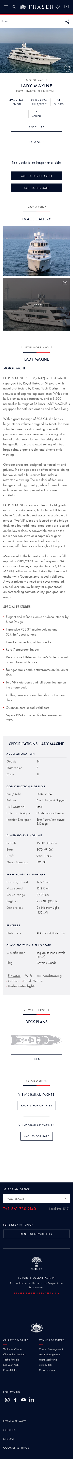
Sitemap (8, 1439)
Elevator (14, 975)
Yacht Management (49, 1354)
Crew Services (47, 1370)
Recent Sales (10, 1370)
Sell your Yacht (11, 1364)
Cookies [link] (9, 1430)
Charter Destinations (14, 1354)
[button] (5, 21)
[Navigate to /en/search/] (14, 7)
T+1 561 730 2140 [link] (19, 1208)
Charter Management (51, 1349)
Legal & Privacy (14, 1421)
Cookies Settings (16, 1447)
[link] (58, 7)
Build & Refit (45, 1364)
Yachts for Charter (13, 1349)
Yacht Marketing (48, 1359)
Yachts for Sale (11, 1359)
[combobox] (36, 142)
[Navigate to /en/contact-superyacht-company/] (66, 7)
